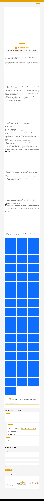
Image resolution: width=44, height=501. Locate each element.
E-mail (23, 458)
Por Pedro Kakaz (19, 405)
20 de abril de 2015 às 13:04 (25, 405)
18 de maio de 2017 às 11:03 (10, 486)
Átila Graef (9, 427)
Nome (5, 458)
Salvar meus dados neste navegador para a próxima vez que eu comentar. (14, 466)
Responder (7, 413)
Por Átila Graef (11, 485)
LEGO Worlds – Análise (34, 482)
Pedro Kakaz (10, 398)
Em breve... (38, 3)
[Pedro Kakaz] (6, 399)
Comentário (6, 451)
